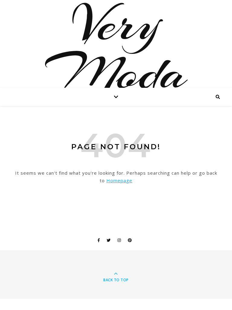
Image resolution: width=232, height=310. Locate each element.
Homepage (119, 180)
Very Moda (116, 48)
